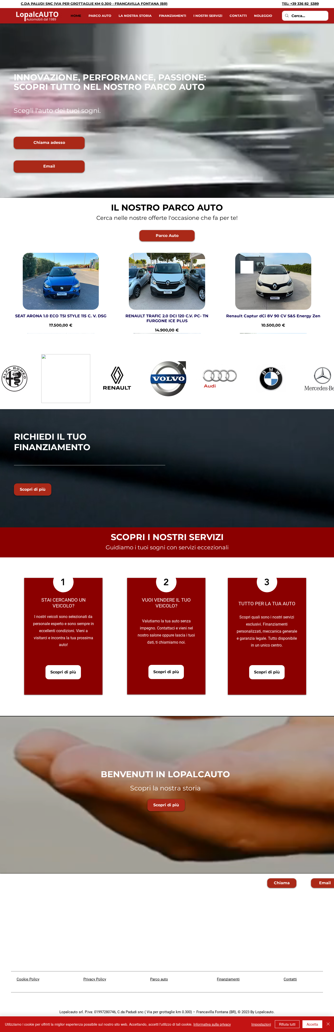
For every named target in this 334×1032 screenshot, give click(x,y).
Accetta (312, 1024)
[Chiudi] (328, 1024)
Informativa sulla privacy (212, 1024)
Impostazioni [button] (261, 1024)
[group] (167, 293)
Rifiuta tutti (287, 1024)
